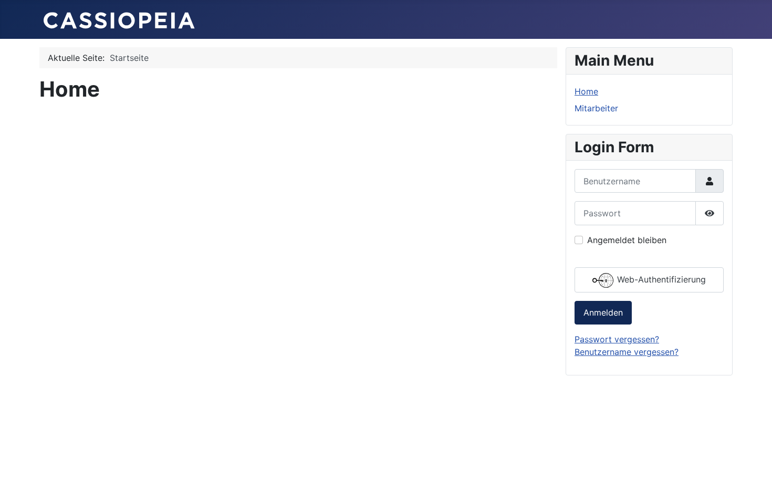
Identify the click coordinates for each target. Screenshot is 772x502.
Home (586, 91)
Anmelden (603, 312)
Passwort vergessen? (617, 339)
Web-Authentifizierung (660, 279)
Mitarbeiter (596, 108)
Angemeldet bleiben (626, 240)
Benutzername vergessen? (627, 352)
